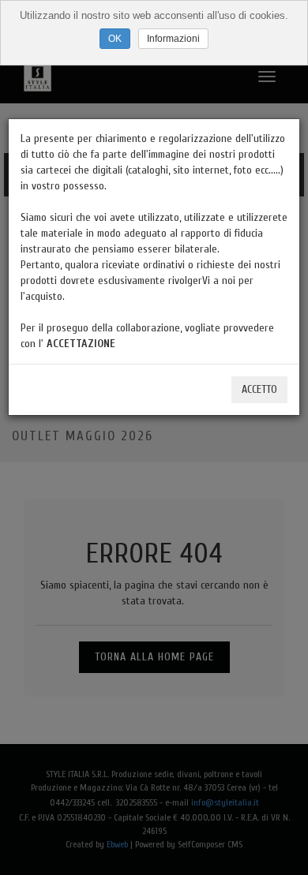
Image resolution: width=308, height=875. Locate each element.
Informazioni (173, 38)
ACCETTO (259, 389)
